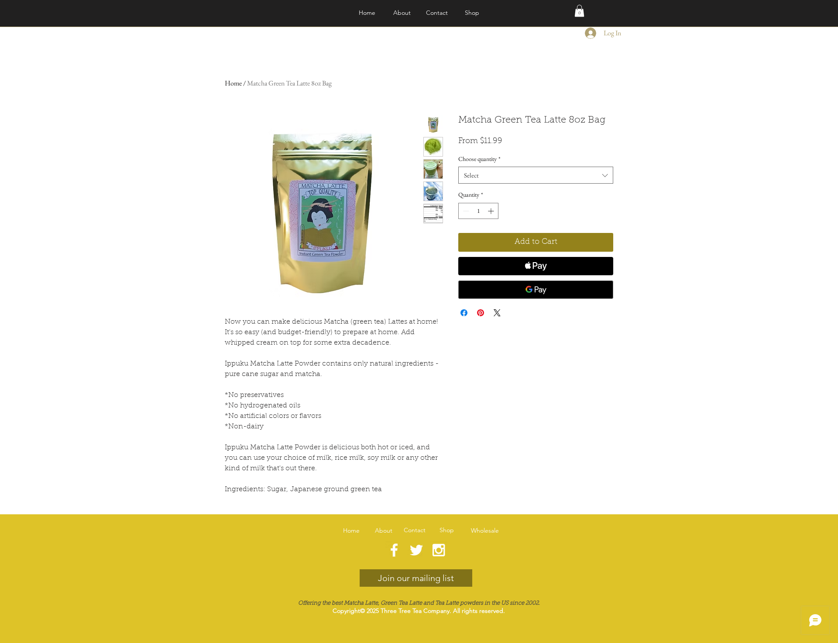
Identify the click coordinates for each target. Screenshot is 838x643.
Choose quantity (479, 159)
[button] (579, 11)
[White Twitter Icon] (416, 550)
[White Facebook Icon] (394, 550)
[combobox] (535, 175)
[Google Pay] (535, 289)
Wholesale (485, 530)
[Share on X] (497, 313)
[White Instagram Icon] (438, 550)
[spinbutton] (478, 211)
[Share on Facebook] (464, 313)
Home (233, 83)
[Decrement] (465, 211)
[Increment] (491, 211)
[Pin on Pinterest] (480, 313)
